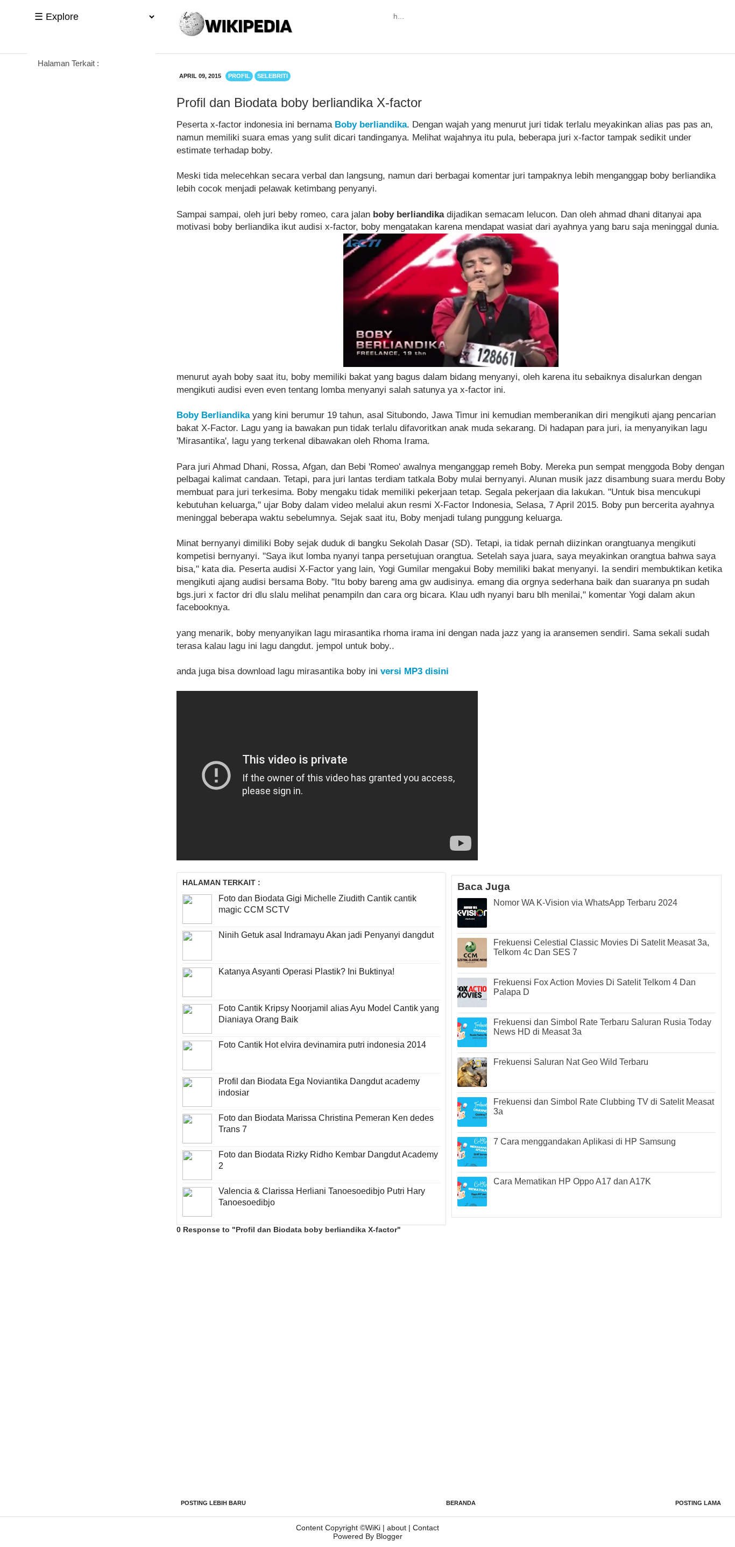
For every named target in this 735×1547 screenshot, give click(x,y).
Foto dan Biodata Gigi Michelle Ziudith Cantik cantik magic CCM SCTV (317, 904)
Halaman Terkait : (68, 63)
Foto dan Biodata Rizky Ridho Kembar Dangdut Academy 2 (328, 1160)
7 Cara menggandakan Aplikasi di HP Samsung (584, 1141)
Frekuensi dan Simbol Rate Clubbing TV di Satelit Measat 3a (603, 1106)
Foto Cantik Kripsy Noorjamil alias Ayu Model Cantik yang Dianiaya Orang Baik (328, 1014)
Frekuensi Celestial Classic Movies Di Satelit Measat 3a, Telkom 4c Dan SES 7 (601, 947)
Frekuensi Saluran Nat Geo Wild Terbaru (570, 1061)
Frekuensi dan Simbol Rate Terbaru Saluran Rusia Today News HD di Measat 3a (602, 1027)
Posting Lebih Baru (213, 1503)
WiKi (372, 1527)
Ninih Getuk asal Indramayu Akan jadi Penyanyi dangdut (326, 934)
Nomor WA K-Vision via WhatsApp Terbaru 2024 (585, 902)
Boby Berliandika (213, 415)
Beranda (461, 1503)
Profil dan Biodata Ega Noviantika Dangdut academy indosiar (319, 1087)
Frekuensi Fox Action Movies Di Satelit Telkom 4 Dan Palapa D (594, 987)
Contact (426, 1527)
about (396, 1527)
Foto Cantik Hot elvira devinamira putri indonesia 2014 (322, 1044)
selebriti (272, 76)
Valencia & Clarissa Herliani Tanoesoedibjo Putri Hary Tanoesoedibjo (321, 1196)
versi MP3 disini (414, 671)
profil (239, 76)
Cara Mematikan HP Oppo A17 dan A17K (572, 1181)
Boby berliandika (371, 124)
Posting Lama (698, 1503)
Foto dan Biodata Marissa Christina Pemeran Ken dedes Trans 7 (326, 1123)
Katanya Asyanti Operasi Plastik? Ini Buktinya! (306, 971)
